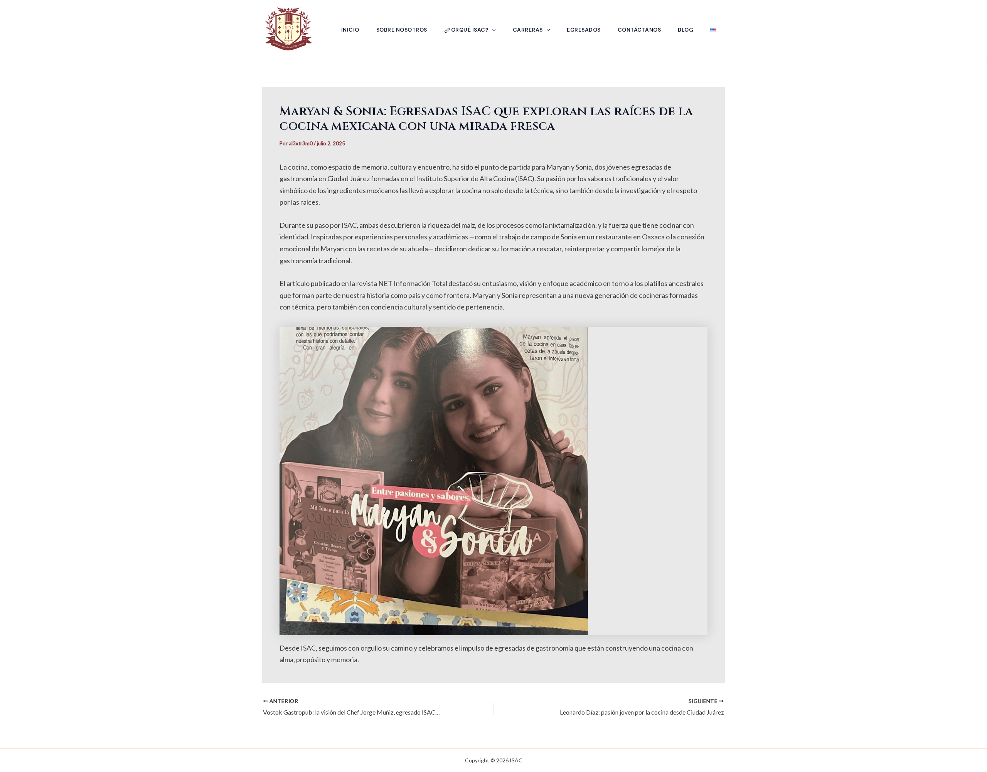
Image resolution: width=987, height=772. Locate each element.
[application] (491, 29)
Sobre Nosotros (401, 29)
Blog (685, 29)
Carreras (528, 29)
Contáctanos (639, 29)
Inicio (350, 29)
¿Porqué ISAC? (466, 29)
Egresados (584, 29)
